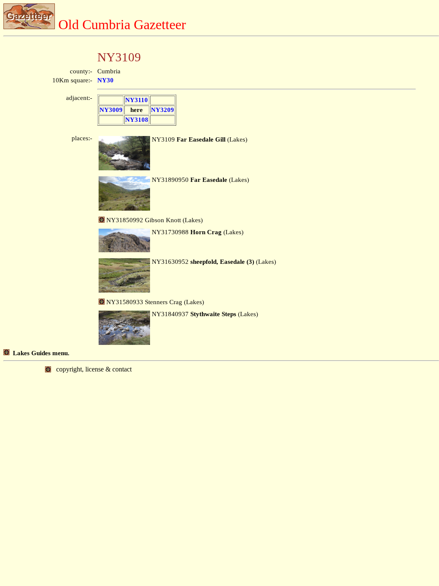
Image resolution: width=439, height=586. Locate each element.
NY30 (105, 80)
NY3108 (136, 119)
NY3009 (111, 109)
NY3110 (136, 100)
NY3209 (162, 109)
